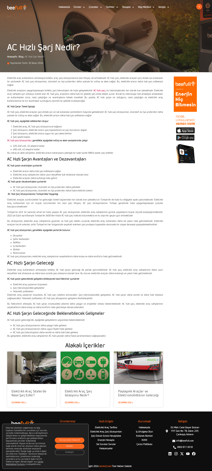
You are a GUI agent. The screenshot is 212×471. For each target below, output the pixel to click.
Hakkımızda (64, 7)
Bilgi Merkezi (144, 7)
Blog (21, 56)
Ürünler (77, 7)
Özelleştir (69, 452)
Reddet (69, 446)
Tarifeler (110, 7)
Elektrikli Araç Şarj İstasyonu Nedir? (78, 393)
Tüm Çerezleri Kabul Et (69, 440)
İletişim (162, 7)
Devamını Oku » (19, 402)
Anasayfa (12, 56)
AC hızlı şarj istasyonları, (19, 140)
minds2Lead (105, 466)
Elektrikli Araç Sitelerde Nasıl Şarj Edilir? (29, 393)
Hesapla (126, 7)
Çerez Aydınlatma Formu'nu (24, 463)
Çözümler (93, 7)
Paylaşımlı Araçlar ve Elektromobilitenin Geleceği (138, 393)
